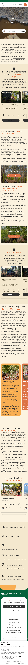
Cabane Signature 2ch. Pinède (9, 280)
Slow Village (20, 462)
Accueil (2, 593)
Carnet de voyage (14, 619)
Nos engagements (14, 622)
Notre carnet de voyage (12, 593)
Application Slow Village (14, 630)
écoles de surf (20, 443)
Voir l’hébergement (14, 236)
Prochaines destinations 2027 (14, 632)
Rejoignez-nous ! (14, 625)
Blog (20, 593)
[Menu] (25, 4)
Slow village (4, 47)
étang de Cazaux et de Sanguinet (15, 435)
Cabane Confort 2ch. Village (10, 105)
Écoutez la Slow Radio (14, 627)
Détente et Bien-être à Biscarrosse (8, 499)
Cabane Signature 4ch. (14, 175)
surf (4, 470)
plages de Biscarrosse (15, 317)
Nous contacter (14, 637)
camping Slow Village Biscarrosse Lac (13, 432)
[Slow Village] (2, 5)
